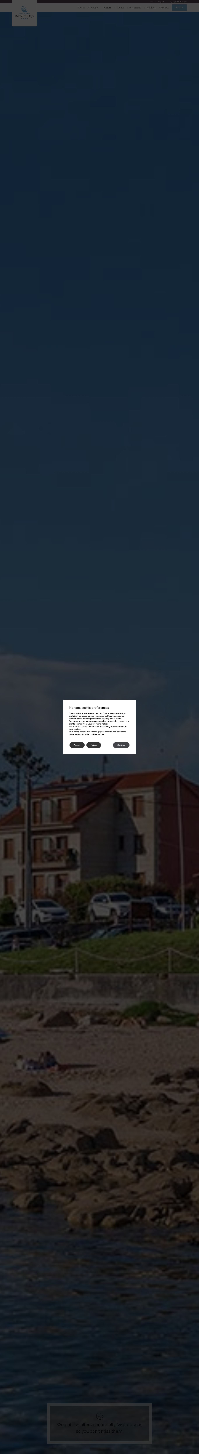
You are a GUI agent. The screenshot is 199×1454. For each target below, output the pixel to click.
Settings (121, 745)
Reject (94, 745)
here (82, 731)
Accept (77, 745)
